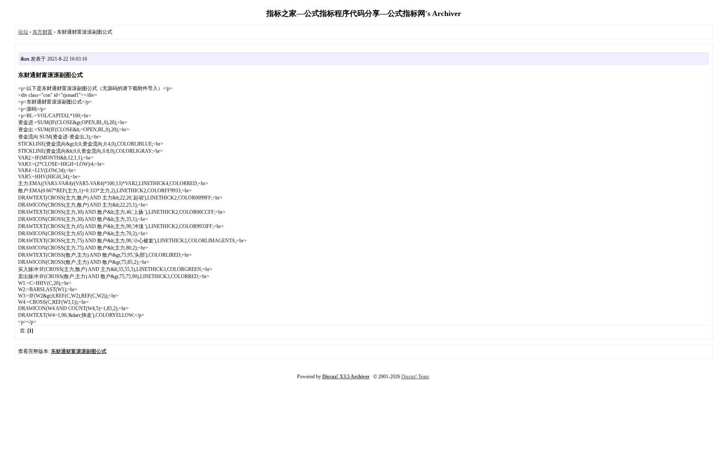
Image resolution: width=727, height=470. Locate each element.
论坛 (23, 32)
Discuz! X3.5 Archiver (345, 377)
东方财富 (42, 32)
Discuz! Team (415, 377)
